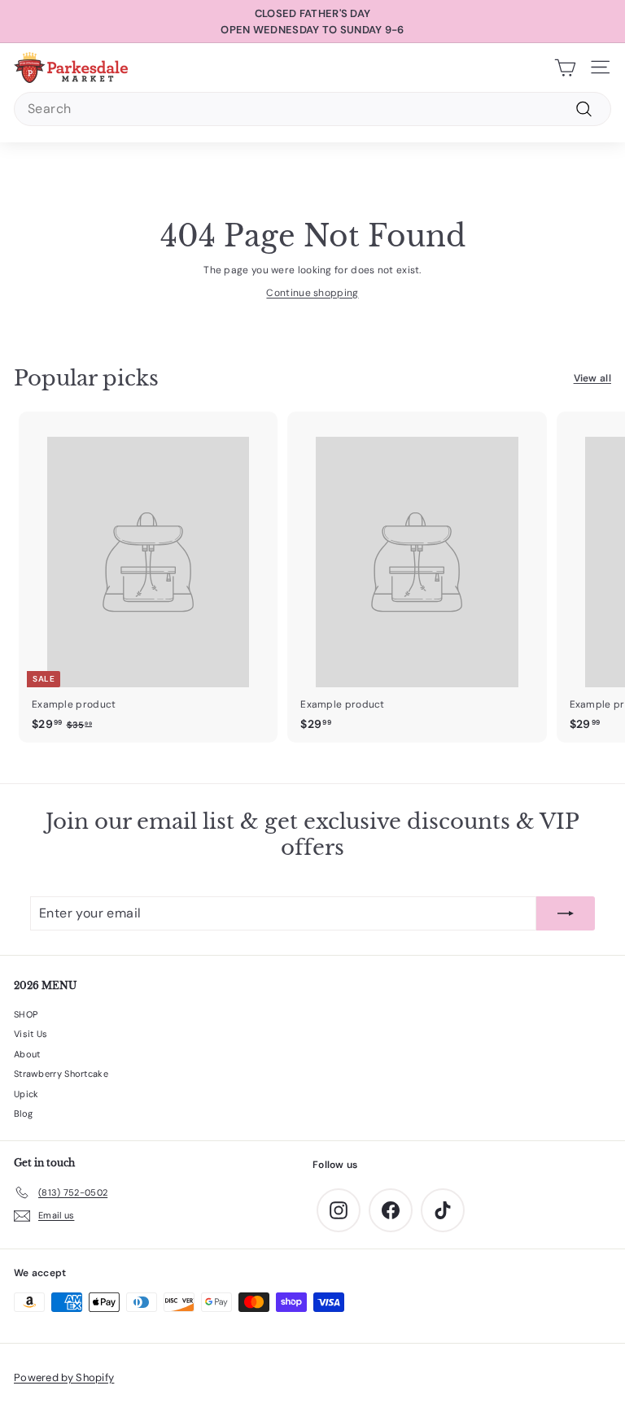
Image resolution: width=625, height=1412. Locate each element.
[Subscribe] (565, 913)
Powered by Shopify (64, 1377)
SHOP (25, 1014)
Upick (26, 1094)
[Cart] (565, 67)
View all (592, 378)
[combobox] (312, 109)
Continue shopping (312, 292)
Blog (23, 1113)
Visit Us (30, 1033)
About (27, 1054)
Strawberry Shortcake (61, 1073)
